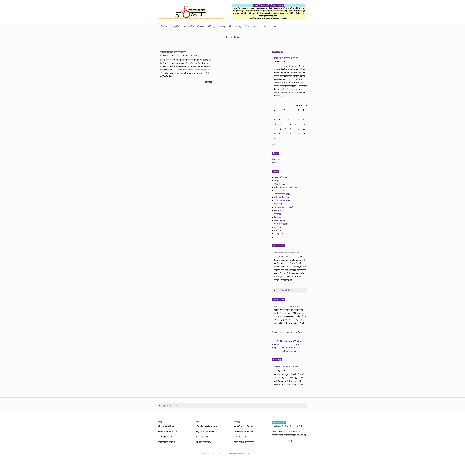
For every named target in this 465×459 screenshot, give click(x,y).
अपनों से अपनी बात (278, 299)
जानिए (160, 422)
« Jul (274, 144)
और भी (208, 82)
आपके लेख (278, 203)
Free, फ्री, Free (280, 177)
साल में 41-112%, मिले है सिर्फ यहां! (286, 306)
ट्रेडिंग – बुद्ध (277, 360)
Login (276, 180)
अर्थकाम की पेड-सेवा (281, 190)
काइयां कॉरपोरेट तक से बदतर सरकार (287, 366)
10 (275, 124)
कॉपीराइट (277, 214)
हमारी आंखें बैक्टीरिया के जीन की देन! (286, 252)
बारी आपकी (278, 227)
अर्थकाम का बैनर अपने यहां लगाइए (286, 187)
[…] (282, 95)
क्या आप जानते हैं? (278, 246)
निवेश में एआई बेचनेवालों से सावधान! (286, 58)
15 (299, 124)
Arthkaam (213, 454)
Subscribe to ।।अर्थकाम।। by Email (287, 332)
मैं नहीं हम (277, 230)
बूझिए (197, 422)
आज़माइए (237, 422)
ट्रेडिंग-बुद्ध (196, 56)
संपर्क (276, 237)
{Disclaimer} (223, 454)
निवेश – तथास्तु (278, 52)
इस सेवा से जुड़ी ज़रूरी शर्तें (283, 207)
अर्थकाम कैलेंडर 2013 (282, 194)
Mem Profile (279, 184)
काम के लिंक (278, 210)
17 (275, 129)
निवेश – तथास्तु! (279, 220)
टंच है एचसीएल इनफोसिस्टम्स (173, 52)
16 (304, 124)
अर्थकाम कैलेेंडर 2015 (282, 200)
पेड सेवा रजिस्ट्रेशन (281, 223)
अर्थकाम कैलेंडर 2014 (282, 197)
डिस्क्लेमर (277, 217)
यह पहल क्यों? (279, 233)
